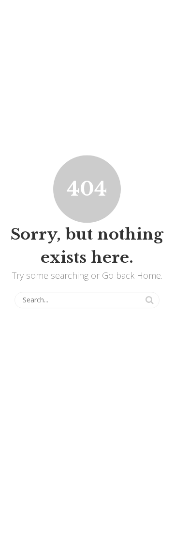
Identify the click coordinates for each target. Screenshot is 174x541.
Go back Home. (132, 275)
